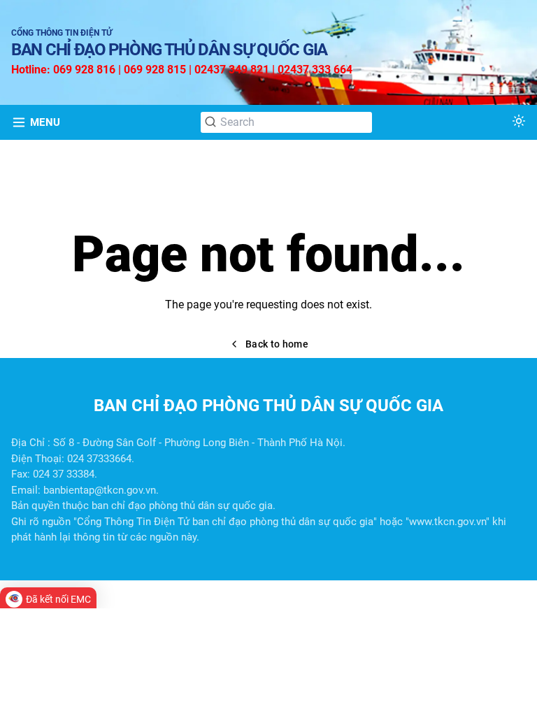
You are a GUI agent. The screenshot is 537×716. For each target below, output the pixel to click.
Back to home (276, 344)
